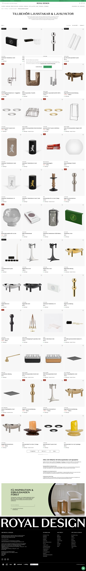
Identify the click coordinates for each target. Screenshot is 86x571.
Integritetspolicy (45, 549)
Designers (44, 553)
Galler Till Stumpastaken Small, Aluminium (32, 128)
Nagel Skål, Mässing (68, 268)
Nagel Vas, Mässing (68, 303)
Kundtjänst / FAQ (46, 535)
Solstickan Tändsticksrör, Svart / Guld (31, 198)
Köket (58, 542)
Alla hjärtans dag (74, 535)
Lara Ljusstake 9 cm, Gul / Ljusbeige (72, 444)
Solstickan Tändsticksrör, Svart (29, 163)
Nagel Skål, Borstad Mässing (70, 409)
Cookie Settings (39, 66)
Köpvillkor (44, 539)
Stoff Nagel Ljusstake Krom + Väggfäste (10, 93)
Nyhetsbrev (45, 536)
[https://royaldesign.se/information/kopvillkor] (34, 564)
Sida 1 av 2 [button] (44, 451)
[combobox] (83, 0)
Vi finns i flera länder (4, 539)
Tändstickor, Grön (68, 233)
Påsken (72, 536)
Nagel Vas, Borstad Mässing (28, 409)
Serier (58, 546)
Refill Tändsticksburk (27, 233)
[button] (83, 0)
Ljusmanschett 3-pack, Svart (50, 444)
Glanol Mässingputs (47, 163)
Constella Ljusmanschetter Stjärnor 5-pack (73, 338)
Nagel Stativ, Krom (26, 268)
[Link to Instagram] (5, 559)
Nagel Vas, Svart (5, 338)
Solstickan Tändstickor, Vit (49, 303)
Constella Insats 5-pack (7, 268)
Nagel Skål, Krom (5, 303)
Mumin (72, 539)
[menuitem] (3, 6)
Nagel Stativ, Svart (47, 268)
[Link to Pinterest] (8, 559)
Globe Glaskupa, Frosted (70, 163)
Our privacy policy (43, 63)
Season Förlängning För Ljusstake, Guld (31, 338)
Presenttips (73, 540)
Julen (72, 547)
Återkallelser (45, 556)
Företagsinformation (46, 546)
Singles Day (73, 543)
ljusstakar (58, 461)
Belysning (59, 536)
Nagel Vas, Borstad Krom (70, 198)
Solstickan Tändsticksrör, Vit (8, 198)
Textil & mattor (59, 540)
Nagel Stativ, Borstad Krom (49, 409)
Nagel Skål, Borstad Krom (7, 444)
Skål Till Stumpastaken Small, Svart (30, 374)
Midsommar (73, 542)
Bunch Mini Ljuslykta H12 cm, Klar (8, 233)
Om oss (44, 543)
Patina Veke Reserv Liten (48, 338)
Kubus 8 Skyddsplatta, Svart (8, 409)
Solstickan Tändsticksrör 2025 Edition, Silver (52, 233)
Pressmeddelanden (46, 547)
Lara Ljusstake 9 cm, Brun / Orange (30, 444)
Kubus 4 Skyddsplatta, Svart (70, 374)
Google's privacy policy (51, 63)
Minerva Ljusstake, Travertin (28, 93)
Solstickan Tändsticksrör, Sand (8, 163)
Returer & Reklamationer (47, 542)
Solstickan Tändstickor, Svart (8, 57)
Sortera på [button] (82, 25)
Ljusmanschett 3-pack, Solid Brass (51, 128)
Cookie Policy (45, 550)
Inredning (59, 539)
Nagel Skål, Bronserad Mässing (71, 93)
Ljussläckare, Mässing (6, 374)
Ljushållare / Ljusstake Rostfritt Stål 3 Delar (51, 93)
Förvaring (58, 543)
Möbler (58, 535)
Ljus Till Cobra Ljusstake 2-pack (71, 57)
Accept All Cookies (47, 66)
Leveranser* (45, 540)
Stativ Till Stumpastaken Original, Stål (73, 128)
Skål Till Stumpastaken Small (50, 374)
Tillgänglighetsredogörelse (47, 554)
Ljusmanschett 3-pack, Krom (8, 128)
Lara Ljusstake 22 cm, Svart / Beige (51, 198)
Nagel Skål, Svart (26, 303)
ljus (61, 467)
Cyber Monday (74, 546)
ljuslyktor (63, 461)
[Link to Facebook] (2, 559)
